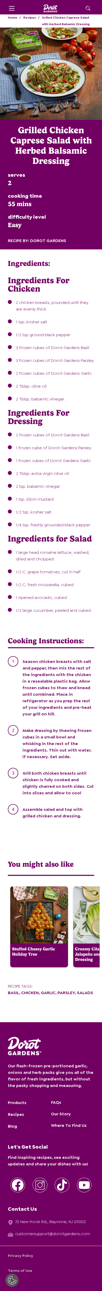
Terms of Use (20, 1270)
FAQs (56, 1102)
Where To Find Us (69, 1125)
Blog (12, 1126)
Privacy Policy (20, 1255)
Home (12, 17)
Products (17, 1102)
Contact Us (22, 1209)
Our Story (61, 1114)
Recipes (29, 17)
